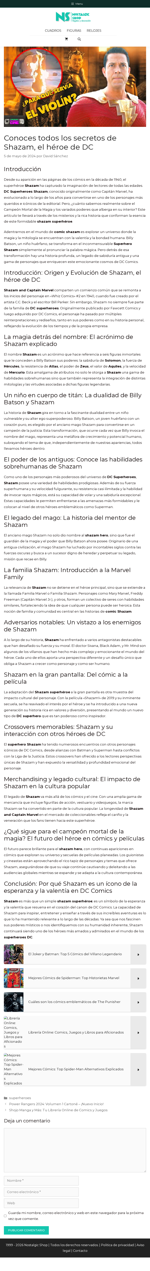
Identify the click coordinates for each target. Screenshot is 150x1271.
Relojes (94, 30)
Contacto (80, 1251)
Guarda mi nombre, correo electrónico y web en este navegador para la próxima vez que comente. (76, 1216)
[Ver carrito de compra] (66, 39)
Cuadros (53, 30)
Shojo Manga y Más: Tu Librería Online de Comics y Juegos (58, 1110)
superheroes (20, 1098)
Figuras (74, 30)
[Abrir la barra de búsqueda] (80, 39)
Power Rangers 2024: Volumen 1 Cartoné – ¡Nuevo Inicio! (56, 1104)
